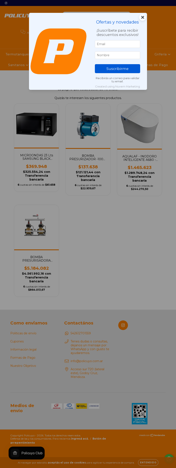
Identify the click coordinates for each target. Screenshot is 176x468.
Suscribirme (117, 69)
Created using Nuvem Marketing (117, 86)
